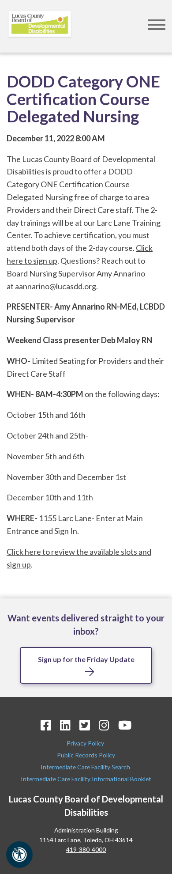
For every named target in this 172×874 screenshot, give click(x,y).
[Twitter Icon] (84, 724)
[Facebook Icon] (46, 724)
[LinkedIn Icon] (65, 724)
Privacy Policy (86, 743)
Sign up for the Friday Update (86, 659)
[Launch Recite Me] (19, 854)
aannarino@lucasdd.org (55, 286)
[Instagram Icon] (104, 724)
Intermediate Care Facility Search (86, 767)
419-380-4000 (86, 849)
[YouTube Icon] (124, 724)
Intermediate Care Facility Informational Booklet (86, 779)
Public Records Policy (86, 755)
